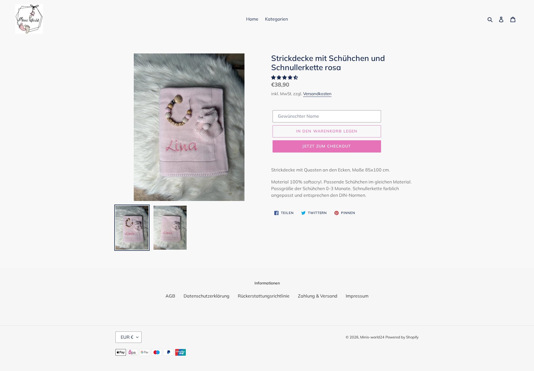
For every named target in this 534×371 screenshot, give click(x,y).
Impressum (357, 296)
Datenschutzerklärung (206, 296)
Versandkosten (317, 93)
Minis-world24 (372, 337)
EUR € (127, 337)
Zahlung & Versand (317, 296)
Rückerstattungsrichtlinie (264, 296)
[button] (285, 77)
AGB (170, 296)
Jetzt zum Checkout (326, 146)
